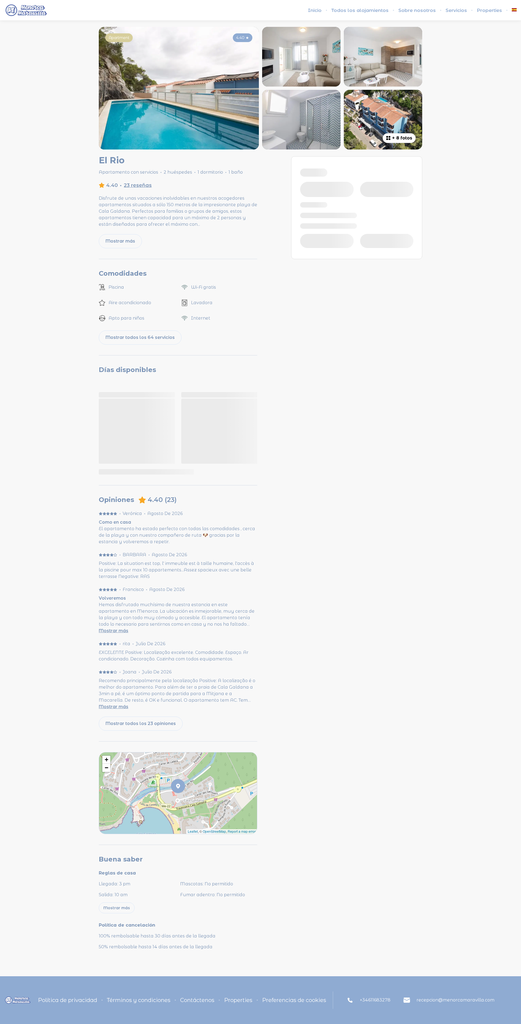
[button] (185, 800)
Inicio (315, 10)
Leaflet (193, 831)
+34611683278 (375, 1000)
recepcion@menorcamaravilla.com (455, 1000)
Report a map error (242, 831)
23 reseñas (138, 185)
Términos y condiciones (138, 1000)
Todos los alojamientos (360, 10)
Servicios (456, 10)
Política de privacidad (67, 1000)
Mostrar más (113, 630)
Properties (489, 10)
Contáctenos (197, 1000)
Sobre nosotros (417, 10)
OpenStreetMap (214, 831)
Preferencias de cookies (294, 1000)
